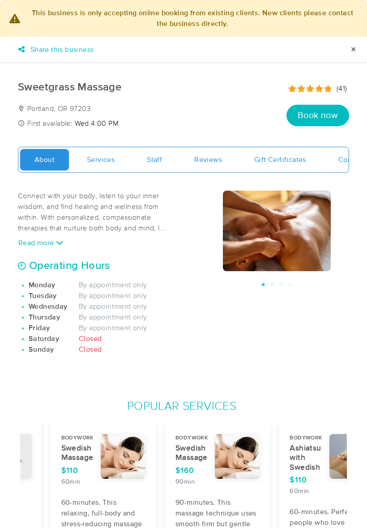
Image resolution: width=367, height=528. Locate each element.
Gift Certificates (280, 159)
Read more (37, 243)
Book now (318, 115)
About (44, 159)
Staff (154, 159)
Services (101, 159)
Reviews (208, 159)
